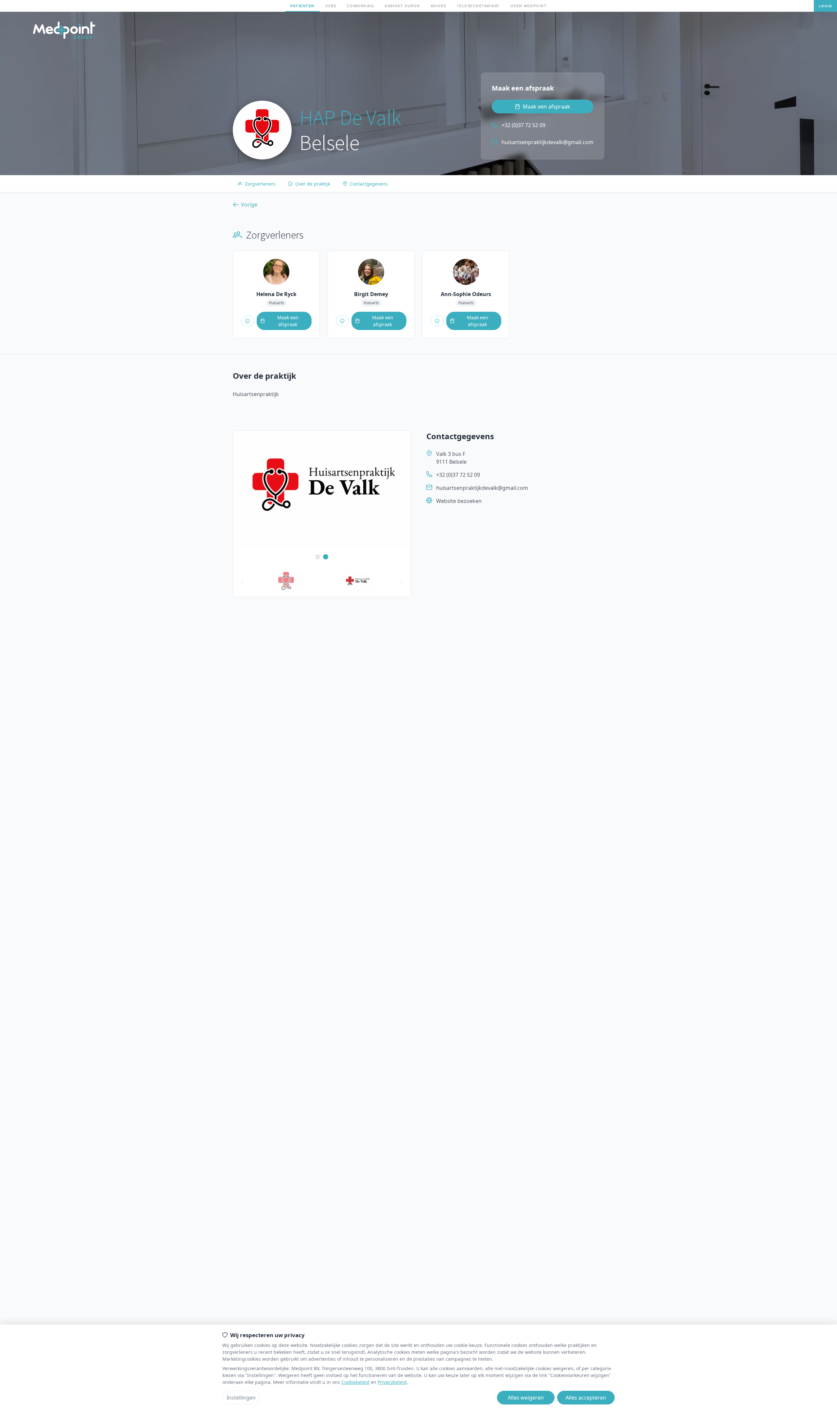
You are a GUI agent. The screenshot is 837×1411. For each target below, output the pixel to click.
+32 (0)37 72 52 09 (458, 474)
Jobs (330, 6)
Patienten (302, 6)
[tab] (286, 581)
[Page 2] (358, 581)
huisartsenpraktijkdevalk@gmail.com (482, 487)
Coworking (361, 6)
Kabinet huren (402, 6)
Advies (438, 6)
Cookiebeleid (355, 1382)
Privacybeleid (392, 1382)
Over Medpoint (528, 6)
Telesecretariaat (478, 6)
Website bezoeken (459, 501)
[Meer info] (247, 321)
